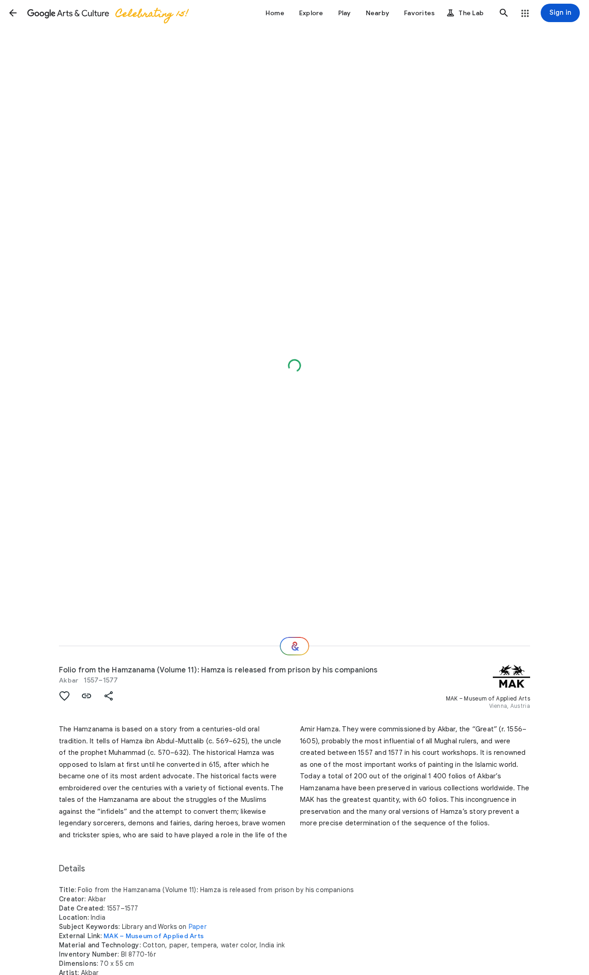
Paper (198, 926)
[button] (13, 13)
